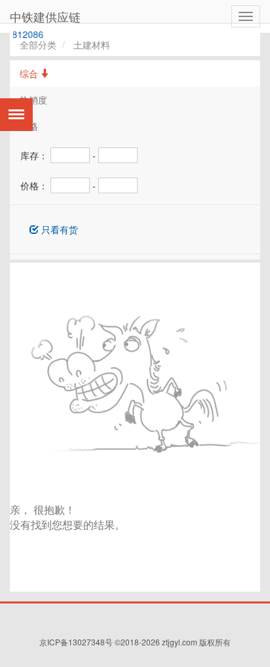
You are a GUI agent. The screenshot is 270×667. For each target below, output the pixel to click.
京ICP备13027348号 (76, 641)
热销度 (33, 99)
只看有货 (58, 229)
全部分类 (38, 44)
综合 (30, 73)
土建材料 (91, 44)
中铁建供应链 (45, 16)
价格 (29, 125)
